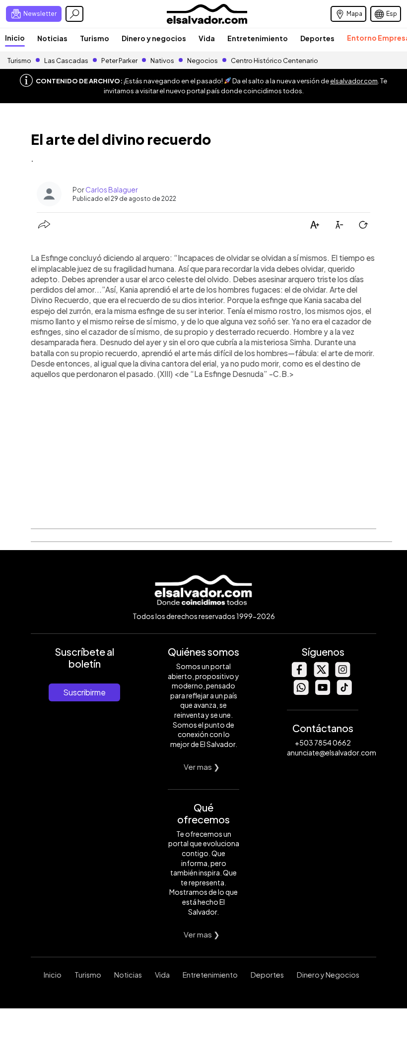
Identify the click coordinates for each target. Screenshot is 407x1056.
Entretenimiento (257, 38)
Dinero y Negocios (328, 974)
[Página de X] (321, 674)
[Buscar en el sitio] (74, 14)
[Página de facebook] (299, 674)
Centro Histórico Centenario (274, 60)
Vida (207, 38)
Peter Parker (119, 60)
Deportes (317, 38)
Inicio (15, 37)
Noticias (52, 38)
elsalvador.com (354, 81)
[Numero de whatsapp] (301, 692)
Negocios (202, 60)
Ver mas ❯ (202, 766)
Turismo (94, 38)
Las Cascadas (66, 60)
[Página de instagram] (342, 674)
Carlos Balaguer (111, 189)
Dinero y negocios (154, 38)
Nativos (162, 60)
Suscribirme (84, 692)
